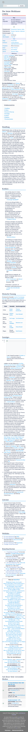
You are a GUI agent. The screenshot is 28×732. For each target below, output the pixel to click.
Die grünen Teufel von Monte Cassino (13, 596)
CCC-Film (8, 450)
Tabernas (8, 446)
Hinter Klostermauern (19, 583)
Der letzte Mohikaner (7, 659)
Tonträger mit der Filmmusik (10, 544)
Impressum (8, 730)
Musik (4, 47)
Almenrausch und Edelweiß (13, 595)
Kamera (4, 49)
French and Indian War (10, 247)
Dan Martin (6, 63)
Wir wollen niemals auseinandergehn (13, 605)
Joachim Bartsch (15, 42)
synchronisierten (20, 298)
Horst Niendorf (19, 314)
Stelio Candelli (7, 67)
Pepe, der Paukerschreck (14, 630)
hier (13, 717)
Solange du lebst (19, 588)
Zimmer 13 (13, 615)
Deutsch (13, 31)
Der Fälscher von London (14, 608)
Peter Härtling (22, 512)
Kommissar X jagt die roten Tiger (13, 636)
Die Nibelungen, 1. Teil (19, 618)
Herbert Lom (21, 437)
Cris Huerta (6, 71)
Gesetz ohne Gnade (16, 582)
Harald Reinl (14, 40)
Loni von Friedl (14, 437)
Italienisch (22, 31)
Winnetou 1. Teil (10, 380)
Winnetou (9, 261)
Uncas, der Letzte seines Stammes (12, 662)
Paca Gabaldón (11, 322)
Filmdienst (18, 564)
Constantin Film (19, 366)
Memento (17, 538)
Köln (10, 100)
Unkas (11, 137)
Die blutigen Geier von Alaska (18, 641)
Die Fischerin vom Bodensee (10, 590)
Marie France (7, 58)
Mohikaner (10, 133)
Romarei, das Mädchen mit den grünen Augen (13, 599)
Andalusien (13, 446)
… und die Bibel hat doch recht (14, 649)
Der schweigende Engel (9, 588)
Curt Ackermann (20, 318)
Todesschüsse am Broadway (13, 627)
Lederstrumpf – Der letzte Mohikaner (12, 666)
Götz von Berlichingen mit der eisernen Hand (14, 650)
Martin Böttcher (9, 441)
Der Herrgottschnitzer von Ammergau (13, 585)
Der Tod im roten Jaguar (13, 624)
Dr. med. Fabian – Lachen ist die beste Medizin (13, 628)
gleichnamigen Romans (7, 88)
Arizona (13, 250)
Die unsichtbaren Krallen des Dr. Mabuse (13, 609)
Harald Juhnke (7, 438)
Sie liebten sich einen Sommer (14, 638)
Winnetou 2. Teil (20, 615)
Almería (21, 95)
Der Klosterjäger (10, 586)
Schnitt (4, 51)
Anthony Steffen (11, 314)
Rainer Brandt (19, 327)
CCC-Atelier (15, 94)
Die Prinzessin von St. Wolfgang (13, 592)
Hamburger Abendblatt (12, 199)
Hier (19, 717)
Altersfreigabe (6, 37)
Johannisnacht (20, 590)
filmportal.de (19, 542)
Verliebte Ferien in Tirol (13, 637)
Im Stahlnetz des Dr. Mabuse (13, 606)
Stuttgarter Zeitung (11, 219)
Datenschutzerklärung (17, 730)
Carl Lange (6, 59)
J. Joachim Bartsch (10, 401)
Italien (23, 29)
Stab (14, 38)
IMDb (18, 536)
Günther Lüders (15, 438)
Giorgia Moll (12, 440)
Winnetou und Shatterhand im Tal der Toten (14, 625)
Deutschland (14, 29)
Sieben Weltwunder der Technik (13, 652)
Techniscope (5, 98)
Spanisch (17, 31)
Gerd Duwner (19, 331)
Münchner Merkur (11, 237)
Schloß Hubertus (14, 643)
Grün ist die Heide (6, 641)
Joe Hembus (10, 270)
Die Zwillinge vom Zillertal (14, 593)
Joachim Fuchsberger (9, 55)
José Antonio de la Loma (16, 44)
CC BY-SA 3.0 (15, 703)
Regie (4, 40)
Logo (13, 692)
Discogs (8, 568)
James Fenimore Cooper (17, 89)
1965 (12, 33)
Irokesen (4, 131)
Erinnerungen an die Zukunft (13, 631)
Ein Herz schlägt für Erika (14, 589)
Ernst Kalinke (14, 49)
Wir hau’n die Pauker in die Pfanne (14, 633)
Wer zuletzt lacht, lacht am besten (13, 634)
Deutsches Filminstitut (11, 575)
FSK (12, 37)
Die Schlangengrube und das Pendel (13, 621)
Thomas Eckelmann (18, 309)
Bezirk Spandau (20, 450)
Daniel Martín (10, 309)
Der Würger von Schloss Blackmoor (14, 614)
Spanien (19, 29)
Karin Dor (6, 56)
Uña (20, 446)
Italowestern (13, 484)
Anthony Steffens (8, 64)
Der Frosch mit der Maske (14, 601)
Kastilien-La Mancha (18, 447)
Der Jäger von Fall (14, 646)
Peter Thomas (14, 47)
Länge (4, 35)
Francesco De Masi (20, 460)
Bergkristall (8, 582)
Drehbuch (5, 42)
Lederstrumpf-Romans (15, 368)
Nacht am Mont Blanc (8, 583)
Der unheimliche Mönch (8, 618)
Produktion (5, 45)
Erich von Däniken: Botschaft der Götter (14, 647)
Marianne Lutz (19, 322)
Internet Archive (17, 539)
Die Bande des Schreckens (14, 604)
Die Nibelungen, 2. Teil (14, 620)
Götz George (7, 437)
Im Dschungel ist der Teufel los (14, 653)
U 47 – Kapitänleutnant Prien (13, 598)
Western (18, 83)
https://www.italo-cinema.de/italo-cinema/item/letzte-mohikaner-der (14, 571)
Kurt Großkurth (7, 62)
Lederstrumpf (19, 659)
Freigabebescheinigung (12, 552)
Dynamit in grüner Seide (13, 623)
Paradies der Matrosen (13, 602)
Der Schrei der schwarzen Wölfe (13, 640)
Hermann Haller (14, 51)
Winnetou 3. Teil (19, 617)
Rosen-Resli (18, 586)
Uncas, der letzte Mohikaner (12, 669)
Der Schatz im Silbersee (15, 365)
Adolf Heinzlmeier (11, 279)
